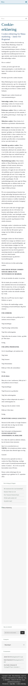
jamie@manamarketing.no (18, 463)
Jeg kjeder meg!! (8, 501)
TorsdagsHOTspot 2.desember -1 (12, 667)
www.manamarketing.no (8, 97)
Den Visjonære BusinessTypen (11, 495)
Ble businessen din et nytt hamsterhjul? (13, 488)
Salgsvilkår (12, 683)
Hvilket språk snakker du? (10, 498)
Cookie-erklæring (21, 683)
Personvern (5, 683)
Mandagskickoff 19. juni (17, 657)
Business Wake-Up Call (10, 491)
